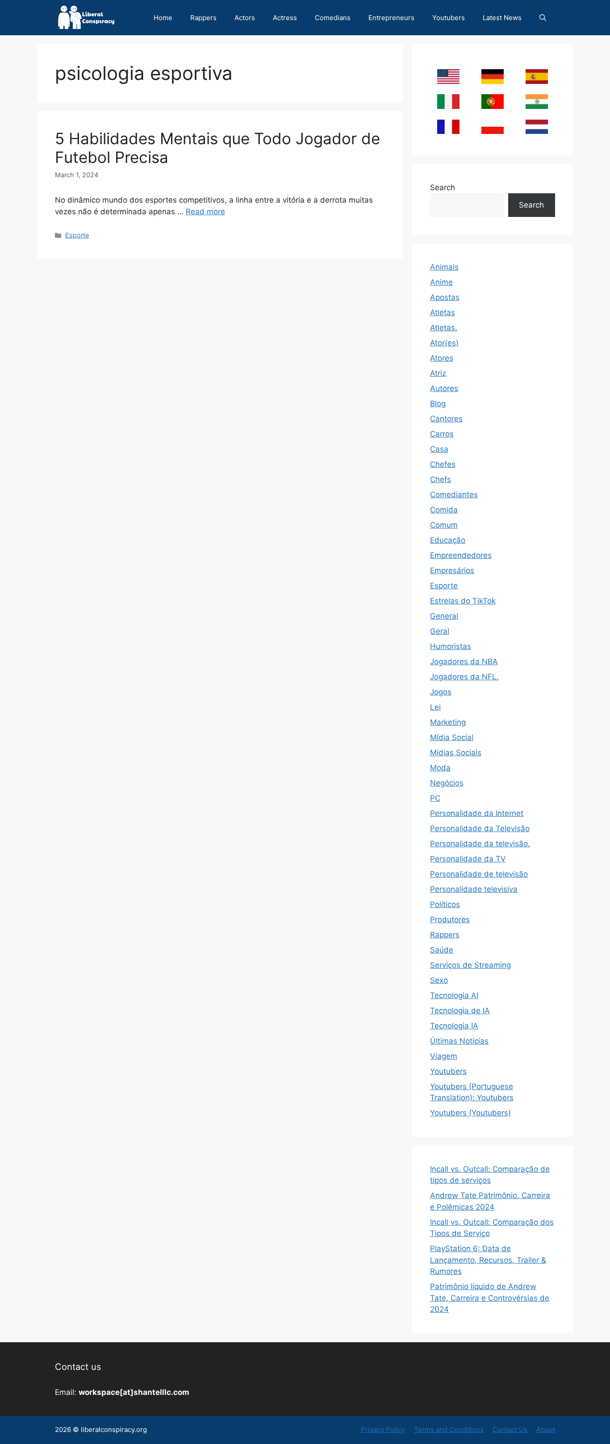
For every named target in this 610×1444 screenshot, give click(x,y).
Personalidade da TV (468, 858)
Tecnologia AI (454, 995)
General (444, 616)
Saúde (441, 949)
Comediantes (454, 494)
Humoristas (450, 646)
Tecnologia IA (454, 1025)
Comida (444, 509)
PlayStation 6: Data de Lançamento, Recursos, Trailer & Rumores (488, 1260)
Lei (435, 707)
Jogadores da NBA (464, 661)
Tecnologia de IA (460, 1010)
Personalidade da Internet (476, 813)
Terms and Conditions (449, 1429)
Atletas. (443, 327)
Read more (205, 211)
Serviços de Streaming (470, 965)
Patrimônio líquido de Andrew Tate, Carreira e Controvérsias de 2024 (489, 1298)
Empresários (452, 570)
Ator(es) (444, 342)
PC (435, 798)
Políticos (445, 904)
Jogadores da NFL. (464, 676)
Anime (441, 282)
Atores (441, 358)
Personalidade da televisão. (480, 843)
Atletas (442, 312)
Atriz (438, 373)
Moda (440, 767)
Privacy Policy (383, 1429)
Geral (439, 631)
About (545, 1429)
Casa (439, 449)
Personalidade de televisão (479, 874)
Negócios (447, 782)
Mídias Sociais (455, 752)
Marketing (448, 722)
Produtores (450, 919)
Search (442, 187)
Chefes (442, 464)
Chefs (440, 479)
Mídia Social (451, 737)
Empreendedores (461, 555)
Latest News (502, 17)
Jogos (440, 691)
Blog (438, 403)
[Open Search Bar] (543, 17)
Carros (442, 433)
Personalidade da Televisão (480, 828)
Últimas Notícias (459, 1040)
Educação (447, 540)
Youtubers (448, 17)
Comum (444, 524)
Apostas (445, 297)
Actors (244, 17)
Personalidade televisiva (474, 889)
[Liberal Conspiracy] (85, 17)
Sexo (439, 980)
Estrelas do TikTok (463, 600)
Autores (444, 388)
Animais (444, 266)
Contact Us (510, 1429)
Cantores (446, 418)
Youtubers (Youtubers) (470, 1112)
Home (163, 17)
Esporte (77, 235)
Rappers (203, 17)
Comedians (333, 17)
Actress (285, 17)
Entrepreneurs (391, 17)
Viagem (443, 1056)
